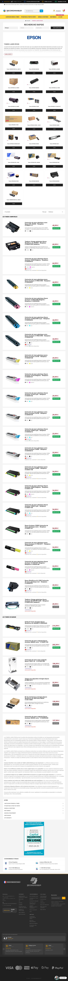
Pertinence (56, 212)
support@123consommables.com (10, 903)
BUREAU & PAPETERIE (9, 808)
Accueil (6, 800)
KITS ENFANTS (7, 817)
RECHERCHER (57, 28)
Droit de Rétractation (33, 921)
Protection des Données (33, 926)
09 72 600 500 (7, 905)
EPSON (20, 902)
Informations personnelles (43, 897)
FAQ (31, 911)
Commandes (43, 899)
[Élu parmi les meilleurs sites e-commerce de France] (34, 838)
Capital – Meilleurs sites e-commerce (34, 906)
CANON (20, 904)
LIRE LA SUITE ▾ (8, 54)
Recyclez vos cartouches (33, 903)
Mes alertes (43, 909)
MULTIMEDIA (7, 810)
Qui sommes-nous (34, 896)
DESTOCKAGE (7, 815)
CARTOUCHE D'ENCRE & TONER (11, 803)
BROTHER (21, 899)
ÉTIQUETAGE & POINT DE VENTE (12, 805)
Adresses (42, 902)
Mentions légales (34, 923)
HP (19, 901)
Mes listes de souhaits (43, 907)
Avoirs (41, 901)
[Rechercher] (41, 11)
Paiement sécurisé (34, 901)
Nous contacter (33, 909)
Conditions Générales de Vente (33, 917)
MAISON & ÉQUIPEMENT (10, 813)
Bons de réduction (44, 904)
